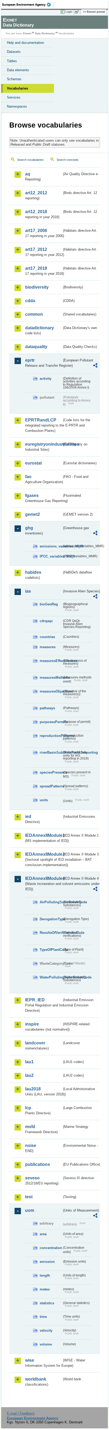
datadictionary (39, 328)
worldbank (35, 1379)
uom (29, 1210)
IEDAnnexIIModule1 (43, 835)
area (43, 1234)
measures (48, 647)
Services (13, 97)
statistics (47, 1303)
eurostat (33, 463)
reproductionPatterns (51, 736)
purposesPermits (51, 722)
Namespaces (17, 106)
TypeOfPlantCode (51, 950)
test (29, 1197)
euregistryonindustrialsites (43, 444)
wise (29, 1360)
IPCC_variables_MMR (51, 556)
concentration (51, 1248)
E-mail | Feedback (21, 1413)
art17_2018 (36, 268)
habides (33, 572)
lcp (28, 1108)
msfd (30, 1126)
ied (28, 816)
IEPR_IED (35, 1000)
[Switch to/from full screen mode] (78, 12)
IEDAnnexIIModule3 (43, 854)
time (43, 1317)
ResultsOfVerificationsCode (51, 933)
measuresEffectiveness (51, 661)
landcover (35, 1043)
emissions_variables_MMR (51, 546)
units (44, 800)
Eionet (27, 33)
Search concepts (68, 159)
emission (47, 1262)
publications (37, 1164)
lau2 (29, 1075)
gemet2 (32, 514)
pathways (47, 708)
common (34, 314)
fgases (32, 495)
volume (46, 1344)
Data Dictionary (45, 33)
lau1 (29, 1062)
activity (45, 379)
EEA (28, 4)
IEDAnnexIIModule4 (43, 878)
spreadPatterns (51, 786)
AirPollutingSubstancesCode (51, 902)
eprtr (30, 360)
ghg (29, 528)
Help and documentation (25, 43)
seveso (32, 1178)
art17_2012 (36, 249)
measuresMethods (51, 678)
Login (68, 11)
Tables (12, 61)
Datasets (14, 52)
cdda (30, 300)
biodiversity (37, 287)
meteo (45, 1289)
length (45, 1275)
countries (47, 637)
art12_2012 (36, 193)
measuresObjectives (51, 691)
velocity (46, 1330)
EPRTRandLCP (40, 420)
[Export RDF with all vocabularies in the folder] (95, 366)
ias (28, 591)
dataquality (36, 346)
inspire (32, 1024)
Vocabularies (17, 88)
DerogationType (51, 919)
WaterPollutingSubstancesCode (51, 977)
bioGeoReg (49, 604)
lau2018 (33, 1089)
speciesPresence (51, 772)
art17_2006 (36, 230)
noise (30, 1145)
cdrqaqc (46, 621)
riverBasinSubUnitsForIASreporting (51, 752)
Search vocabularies (30, 159)
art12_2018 (36, 211)
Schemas (14, 79)
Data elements (18, 70)
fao (28, 476)
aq (27, 174)
